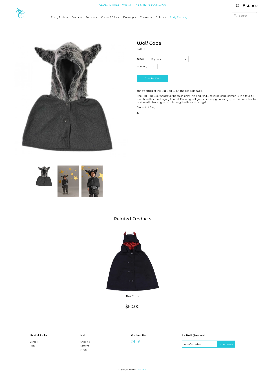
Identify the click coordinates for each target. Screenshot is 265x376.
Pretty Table (58, 17)
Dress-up (128, 17)
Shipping (85, 341)
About (33, 345)
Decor (75, 17)
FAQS (83, 349)
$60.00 (132, 306)
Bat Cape (132, 296)
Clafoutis (141, 369)
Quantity (142, 66)
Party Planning (178, 17)
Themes (144, 17)
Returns (84, 345)
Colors (160, 17)
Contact (34, 341)
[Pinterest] (243, 6)
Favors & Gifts (109, 17)
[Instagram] (238, 6)
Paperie (90, 17)
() (256, 6)
